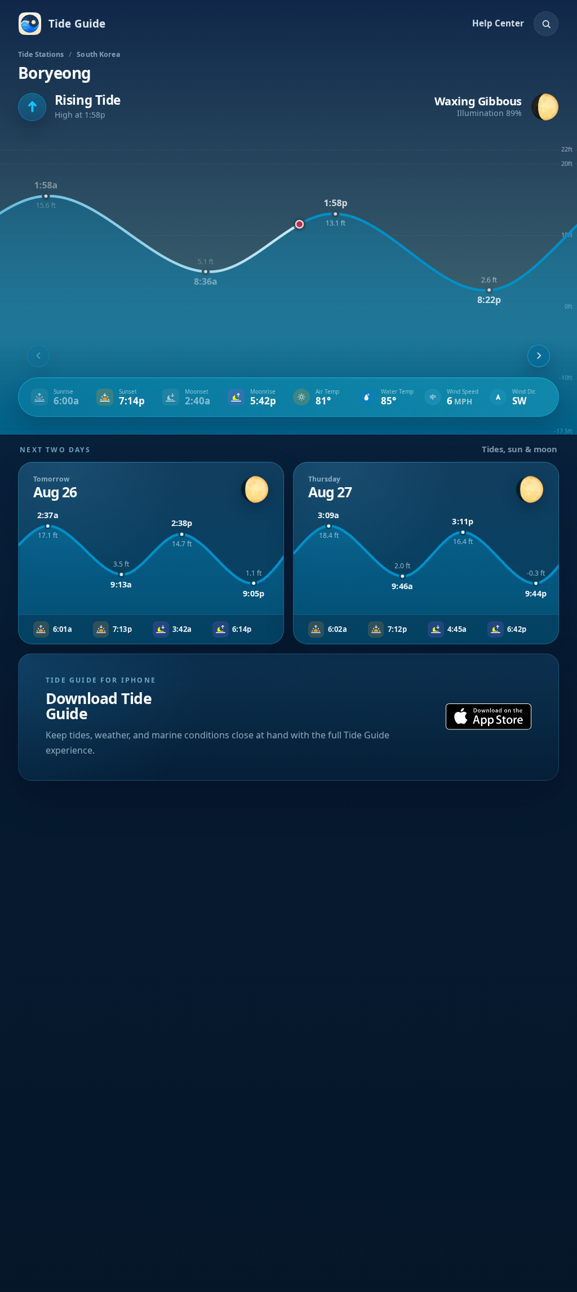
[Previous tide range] (38, 356)
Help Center (498, 23)
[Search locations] (546, 23)
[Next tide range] (538, 356)
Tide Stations (41, 54)
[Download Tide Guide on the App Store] (488, 716)
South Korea (98, 54)
